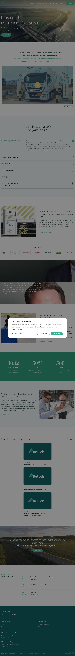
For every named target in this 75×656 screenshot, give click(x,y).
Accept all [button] (57, 333)
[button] (17, 334)
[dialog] (37, 328)
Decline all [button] (43, 333)
